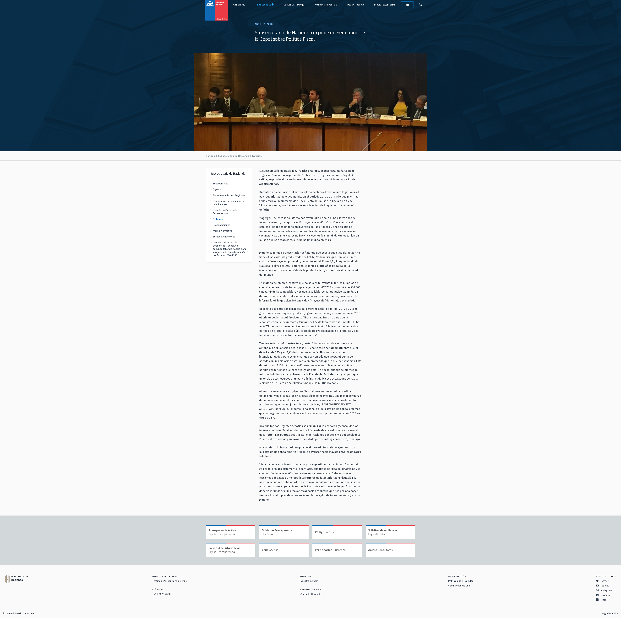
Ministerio (239, 4)
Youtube (604, 585)
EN (407, 5)
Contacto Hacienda (310, 594)
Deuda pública (355, 4)
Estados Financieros (224, 236)
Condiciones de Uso (459, 585)
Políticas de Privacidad (461, 581)
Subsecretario (220, 183)
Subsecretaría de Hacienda (265, 5)
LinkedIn (605, 595)
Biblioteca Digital (385, 4)
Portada (210, 156)
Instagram (606, 590)
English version (610, 613)
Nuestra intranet (309, 581)
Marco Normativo (222, 230)
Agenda (217, 189)
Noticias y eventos (326, 4)
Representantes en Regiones (229, 195)
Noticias (257, 156)
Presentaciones (221, 224)
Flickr (603, 599)
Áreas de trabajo (294, 4)
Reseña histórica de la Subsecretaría (225, 212)
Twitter (604, 581)
